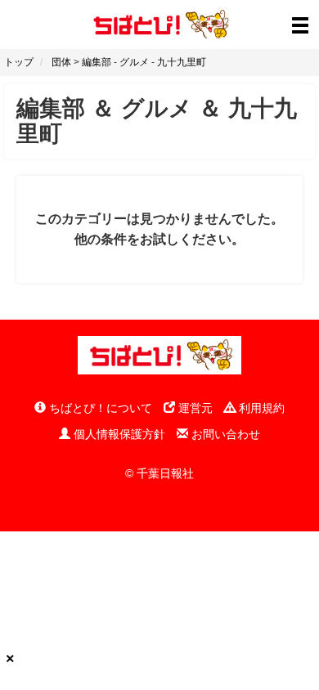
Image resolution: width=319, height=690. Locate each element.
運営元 (194, 407)
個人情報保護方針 (117, 434)
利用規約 (260, 407)
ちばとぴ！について (99, 407)
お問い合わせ (224, 434)
